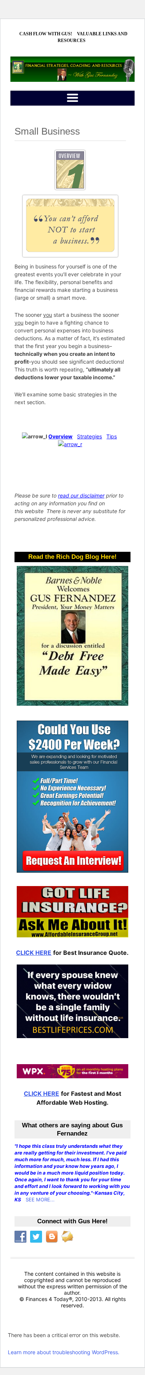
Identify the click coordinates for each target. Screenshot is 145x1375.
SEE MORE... (40, 1199)
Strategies (89, 436)
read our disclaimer (81, 495)
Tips (111, 436)
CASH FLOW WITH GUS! (45, 33)
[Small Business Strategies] (70, 444)
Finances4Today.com (72, 69)
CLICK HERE (33, 952)
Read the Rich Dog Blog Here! (72, 556)
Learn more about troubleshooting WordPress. (63, 1352)
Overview (60, 436)
